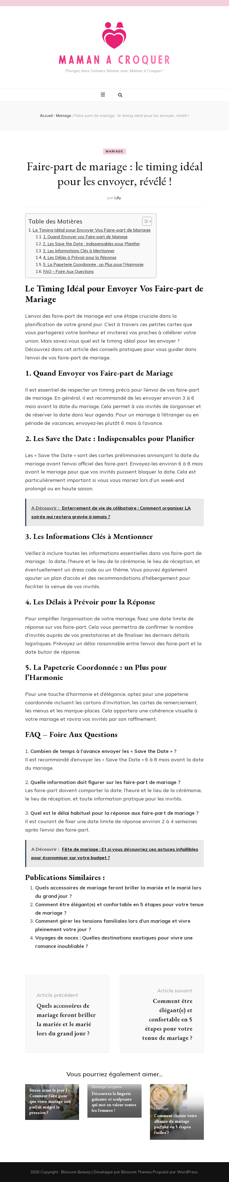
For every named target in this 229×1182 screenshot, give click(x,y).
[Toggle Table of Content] (144, 221)
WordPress (187, 1171)
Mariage (114, 151)
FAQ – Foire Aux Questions (68, 271)
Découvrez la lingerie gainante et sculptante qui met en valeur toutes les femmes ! (114, 1102)
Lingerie (115, 1086)
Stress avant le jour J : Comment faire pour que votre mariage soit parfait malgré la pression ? (50, 1101)
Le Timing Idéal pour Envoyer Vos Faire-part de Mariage (92, 230)
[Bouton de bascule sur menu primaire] (103, 95)
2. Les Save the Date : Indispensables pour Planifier (91, 243)
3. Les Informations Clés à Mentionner (79, 250)
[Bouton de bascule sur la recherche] (120, 95)
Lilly (118, 197)
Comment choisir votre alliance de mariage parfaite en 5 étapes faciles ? (175, 1124)
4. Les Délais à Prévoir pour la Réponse (79, 257)
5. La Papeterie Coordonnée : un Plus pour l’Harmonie (93, 264)
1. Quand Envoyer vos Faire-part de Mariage (85, 236)
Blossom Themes (136, 1171)
